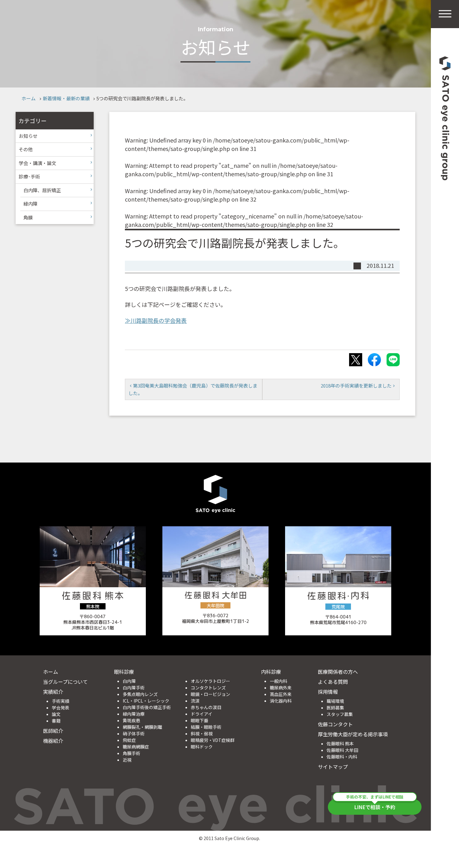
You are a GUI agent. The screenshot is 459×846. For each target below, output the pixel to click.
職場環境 (335, 701)
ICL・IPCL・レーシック (146, 701)
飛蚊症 (129, 740)
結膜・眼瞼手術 (206, 727)
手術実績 (60, 701)
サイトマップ (333, 766)
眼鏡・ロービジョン (210, 694)
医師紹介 (53, 730)
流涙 (195, 701)
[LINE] (393, 359)
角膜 (28, 217)
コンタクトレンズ (208, 687)
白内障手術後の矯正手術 (147, 707)
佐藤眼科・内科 (342, 756)
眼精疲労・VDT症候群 (212, 740)
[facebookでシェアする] (374, 359)
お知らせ (28, 136)
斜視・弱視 (202, 733)
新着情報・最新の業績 (66, 98)
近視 (127, 760)
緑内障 (30, 203)
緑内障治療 (134, 714)
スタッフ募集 (340, 714)
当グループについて (65, 681)
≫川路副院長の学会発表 (156, 320)
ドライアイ (201, 714)
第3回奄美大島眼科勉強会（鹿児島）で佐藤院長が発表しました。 (192, 389)
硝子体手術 (134, 733)
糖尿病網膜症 (136, 746)
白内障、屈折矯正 (42, 190)
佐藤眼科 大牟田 (342, 750)
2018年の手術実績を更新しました (356, 385)
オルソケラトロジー (210, 681)
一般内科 (278, 681)
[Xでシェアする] (355, 359)
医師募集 (335, 707)
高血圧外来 (281, 694)
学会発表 (60, 707)
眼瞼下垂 (199, 720)
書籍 (56, 721)
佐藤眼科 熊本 (340, 743)
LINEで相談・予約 (374, 805)
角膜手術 (131, 753)
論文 (56, 714)
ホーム (29, 98)
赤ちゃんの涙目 (206, 707)
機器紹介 (53, 740)
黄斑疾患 (131, 720)
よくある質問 (333, 681)
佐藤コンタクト (335, 724)
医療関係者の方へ (338, 671)
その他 (26, 149)
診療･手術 (29, 176)
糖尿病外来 (281, 687)
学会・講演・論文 (37, 163)
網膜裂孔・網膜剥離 (142, 727)
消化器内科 (281, 701)
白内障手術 (134, 687)
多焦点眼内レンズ (140, 694)
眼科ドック (202, 746)
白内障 (129, 681)
